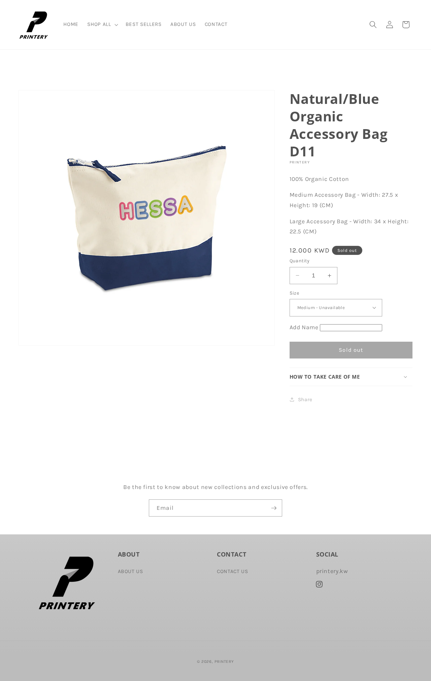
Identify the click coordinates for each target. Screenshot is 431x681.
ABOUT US (130, 571)
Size (294, 293)
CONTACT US (232, 571)
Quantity (300, 261)
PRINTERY (224, 661)
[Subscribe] (274, 508)
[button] (102, 24)
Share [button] (305, 399)
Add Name (304, 327)
